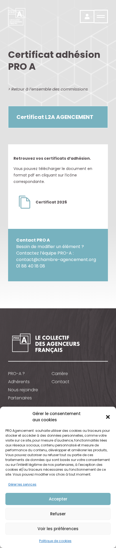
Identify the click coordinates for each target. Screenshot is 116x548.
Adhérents (19, 382)
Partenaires (20, 398)
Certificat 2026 (51, 202)
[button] (108, 417)
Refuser (58, 514)
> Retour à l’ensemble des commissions (48, 89)
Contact (60, 382)
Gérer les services (22, 484)
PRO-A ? (16, 373)
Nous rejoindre (23, 390)
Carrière (60, 373)
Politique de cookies (55, 541)
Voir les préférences (58, 529)
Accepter (58, 499)
